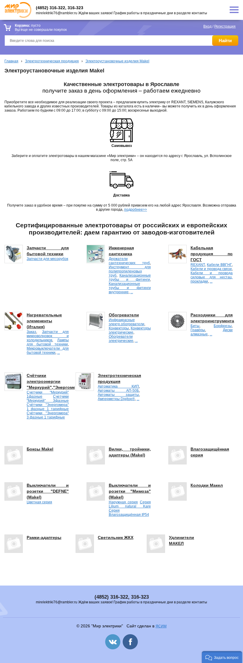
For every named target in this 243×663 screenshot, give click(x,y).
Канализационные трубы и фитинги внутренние (130, 288)
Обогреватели (124, 315)
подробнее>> (135, 209)
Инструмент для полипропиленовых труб (130, 271)
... (131, 292)
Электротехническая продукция (52, 61)
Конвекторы (119, 328)
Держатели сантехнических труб (129, 261)
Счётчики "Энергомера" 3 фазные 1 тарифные (48, 415)
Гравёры (198, 330)
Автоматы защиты (118, 395)
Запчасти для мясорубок (47, 259)
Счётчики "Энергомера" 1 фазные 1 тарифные (48, 407)
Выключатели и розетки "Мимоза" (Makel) (130, 491)
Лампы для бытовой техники (48, 342)
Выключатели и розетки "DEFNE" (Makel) (48, 491)
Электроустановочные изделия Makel (117, 61)
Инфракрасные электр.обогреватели (126, 322)
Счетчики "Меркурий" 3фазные (48, 398)
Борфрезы (223, 326)
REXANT (198, 265)
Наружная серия (123, 502)
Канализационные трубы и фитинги (130, 277)
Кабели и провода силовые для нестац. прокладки (212, 277)
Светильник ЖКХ (115, 537)
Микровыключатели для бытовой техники (48, 350)
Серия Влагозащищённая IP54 (129, 512)
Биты (195, 326)
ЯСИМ (161, 626)
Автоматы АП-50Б (118, 390)
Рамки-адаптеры (44, 537)
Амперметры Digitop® (116, 399)
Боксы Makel (40, 449)
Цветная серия (39, 502)
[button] (222, 657)
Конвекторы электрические (130, 330)
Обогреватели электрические (121, 338)
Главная (11, 61)
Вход (207, 26)
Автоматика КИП (118, 386)
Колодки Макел (207, 485)
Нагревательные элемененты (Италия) (44, 321)
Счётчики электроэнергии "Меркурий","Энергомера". (55, 381)
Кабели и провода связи (211, 269)
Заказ (31, 332)
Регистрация (225, 26)
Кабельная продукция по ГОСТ (212, 253)
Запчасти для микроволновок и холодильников (48, 336)
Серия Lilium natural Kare (130, 504)
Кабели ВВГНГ (219, 265)
